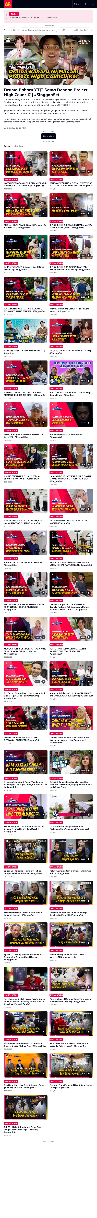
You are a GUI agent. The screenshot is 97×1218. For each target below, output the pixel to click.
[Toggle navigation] (93, 4)
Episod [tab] (7, 146)
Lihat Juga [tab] (18, 146)
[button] (6, 14)
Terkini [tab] (13, 30)
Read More (48, 136)
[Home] (8, 4)
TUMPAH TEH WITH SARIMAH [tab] (75, 30)
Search (85, 4)
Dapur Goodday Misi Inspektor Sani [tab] (38, 30)
